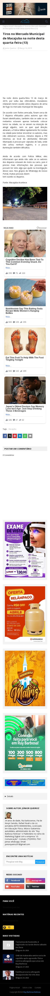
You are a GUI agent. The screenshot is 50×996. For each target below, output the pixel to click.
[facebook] (14, 880)
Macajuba (18, 26)
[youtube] (14, 886)
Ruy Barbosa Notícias (32, 992)
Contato (38, 987)
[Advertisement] (25, 75)
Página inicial (8, 26)
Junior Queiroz (10, 48)
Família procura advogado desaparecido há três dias (28, 973)
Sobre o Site (27, 987)
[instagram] (35, 880)
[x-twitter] (35, 886)
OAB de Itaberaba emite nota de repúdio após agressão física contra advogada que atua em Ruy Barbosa (31, 959)
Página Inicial (15, 987)
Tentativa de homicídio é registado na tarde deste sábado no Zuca (31, 945)
